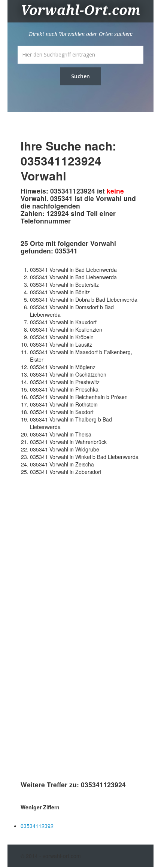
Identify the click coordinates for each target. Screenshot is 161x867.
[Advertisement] (77, 729)
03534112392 (37, 826)
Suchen (80, 76)
